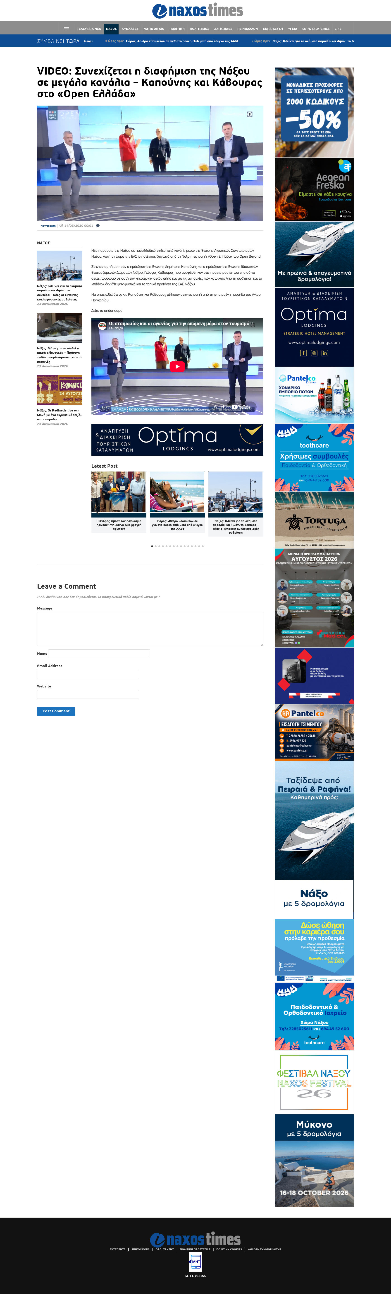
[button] (258, 510)
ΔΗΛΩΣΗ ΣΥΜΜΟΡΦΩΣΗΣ (264, 1249)
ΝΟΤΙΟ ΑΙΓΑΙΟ (153, 29)
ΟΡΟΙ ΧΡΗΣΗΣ (165, 1249)
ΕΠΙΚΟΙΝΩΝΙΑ (140, 1249)
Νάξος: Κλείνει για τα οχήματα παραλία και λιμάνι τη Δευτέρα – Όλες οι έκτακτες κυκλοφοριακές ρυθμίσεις (298, 41)
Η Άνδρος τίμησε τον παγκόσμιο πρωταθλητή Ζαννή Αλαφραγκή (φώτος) (118, 525)
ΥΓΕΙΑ (292, 29)
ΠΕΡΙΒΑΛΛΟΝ (247, 29)
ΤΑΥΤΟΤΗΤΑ (117, 1249)
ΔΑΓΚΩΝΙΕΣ (223, 29)
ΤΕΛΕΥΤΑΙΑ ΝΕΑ (89, 29)
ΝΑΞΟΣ (111, 29)
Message (44, 608)
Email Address (49, 665)
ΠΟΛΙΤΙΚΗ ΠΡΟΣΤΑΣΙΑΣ (195, 1249)
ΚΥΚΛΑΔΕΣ (130, 29)
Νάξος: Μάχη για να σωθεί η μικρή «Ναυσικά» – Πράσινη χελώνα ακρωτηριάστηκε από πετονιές (59, 355)
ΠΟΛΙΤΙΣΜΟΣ (199, 29)
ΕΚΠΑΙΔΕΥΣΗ (273, 29)
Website (44, 686)
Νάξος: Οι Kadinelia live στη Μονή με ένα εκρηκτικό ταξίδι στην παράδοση (59, 414)
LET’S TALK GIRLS (315, 29)
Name (42, 653)
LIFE (338, 29)
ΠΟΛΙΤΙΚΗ (177, 29)
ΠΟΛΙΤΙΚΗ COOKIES (229, 1249)
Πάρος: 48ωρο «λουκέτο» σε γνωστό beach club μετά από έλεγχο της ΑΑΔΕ (128, 41)
